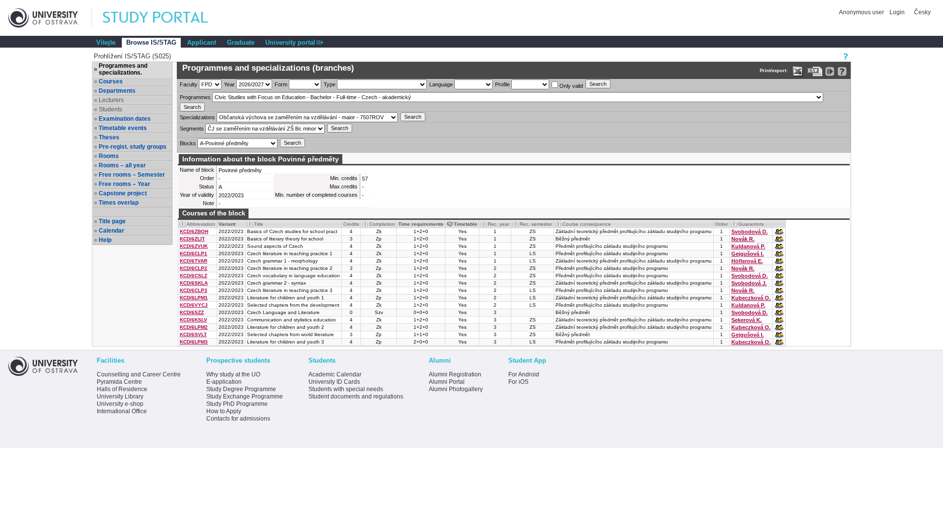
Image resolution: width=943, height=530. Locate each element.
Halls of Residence (122, 389)
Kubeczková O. (751, 298)
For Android (523, 374)
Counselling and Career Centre (139, 374)
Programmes (195, 97)
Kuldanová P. (748, 246)
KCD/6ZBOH (194, 231)
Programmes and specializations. (123, 69)
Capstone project (123, 193)
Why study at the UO (233, 374)
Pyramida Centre (119, 381)
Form (281, 84)
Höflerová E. (747, 261)
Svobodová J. (749, 283)
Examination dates (125, 118)
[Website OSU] (50, 17)
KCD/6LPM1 (194, 297)
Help (105, 240)
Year (229, 84)
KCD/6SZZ (192, 312)
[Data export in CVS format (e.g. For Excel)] (815, 71)
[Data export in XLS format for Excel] (797, 71)
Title (258, 224)
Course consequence (586, 224)
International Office (122, 411)
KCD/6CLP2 (193, 268)
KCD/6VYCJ (194, 305)
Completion (382, 224)
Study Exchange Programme (244, 396)
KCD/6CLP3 (193, 290)
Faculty (188, 84)
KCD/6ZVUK (194, 246)
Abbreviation (201, 224)
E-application (224, 381)
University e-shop (120, 403)
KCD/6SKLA (194, 283)
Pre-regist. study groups (132, 146)
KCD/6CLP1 (193, 253)
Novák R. (742, 239)
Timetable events (123, 128)
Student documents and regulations (355, 396)
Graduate (240, 42)
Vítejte (105, 42)
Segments (192, 129)
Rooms (109, 156)
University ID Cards (334, 381)
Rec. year (498, 224)
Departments (117, 90)
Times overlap (119, 202)
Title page (112, 221)
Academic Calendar (334, 374)
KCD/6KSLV (193, 319)
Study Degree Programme (241, 389)
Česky (922, 12)
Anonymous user (862, 12)
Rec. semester (536, 224)
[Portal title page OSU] (164, 17)
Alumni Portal (447, 381)
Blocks (188, 143)
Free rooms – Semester (132, 174)
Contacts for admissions (238, 418)
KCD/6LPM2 (194, 327)
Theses (109, 137)
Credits (351, 224)
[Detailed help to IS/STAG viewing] (842, 71)
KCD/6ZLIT (192, 238)
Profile (502, 84)
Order (721, 224)
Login (897, 12)
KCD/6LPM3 (194, 341)
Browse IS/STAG (151, 42)
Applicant (201, 42)
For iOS (518, 381)
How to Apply (223, 411)
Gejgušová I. (747, 254)
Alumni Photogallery (456, 389)
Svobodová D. (749, 232)
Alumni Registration (455, 374)
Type (329, 84)
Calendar (111, 230)
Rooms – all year (122, 165)
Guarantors (751, 224)
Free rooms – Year (124, 184)
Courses (111, 81)
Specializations (197, 117)
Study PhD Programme (237, 403)
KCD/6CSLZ (193, 275)
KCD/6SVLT (193, 334)
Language (441, 84)
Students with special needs (345, 389)
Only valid (570, 86)
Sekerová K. (746, 320)
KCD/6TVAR (193, 261)
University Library (120, 396)
